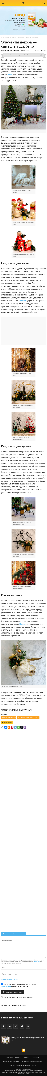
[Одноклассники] (9, 727)
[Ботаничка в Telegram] (15, 1026)
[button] (44, 3)
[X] (21, 727)
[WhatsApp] (18, 727)
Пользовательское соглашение (32, 1062)
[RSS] (28, 1026)
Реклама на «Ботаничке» (11, 1062)
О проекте (10, 1058)
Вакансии (36, 1058)
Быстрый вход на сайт (9, 979)
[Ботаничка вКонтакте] (9, 1026)
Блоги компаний (6, 37)
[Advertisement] (23, 831)
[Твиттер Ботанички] (22, 1026)
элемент (23, 301)
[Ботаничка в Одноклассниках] (3, 1026)
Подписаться (6, 987)
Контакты (35, 1065)
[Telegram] (15, 727)
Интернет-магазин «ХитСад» (10, 50)
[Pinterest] (12, 727)
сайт (10, 75)
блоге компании (32, 55)
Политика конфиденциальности (19, 1065)
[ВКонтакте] (5, 727)
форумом (37, 961)
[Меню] (3, 3)
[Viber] (25, 727)
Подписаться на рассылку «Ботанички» (18, 997)
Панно (22, 624)
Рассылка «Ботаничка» (22, 1058)
